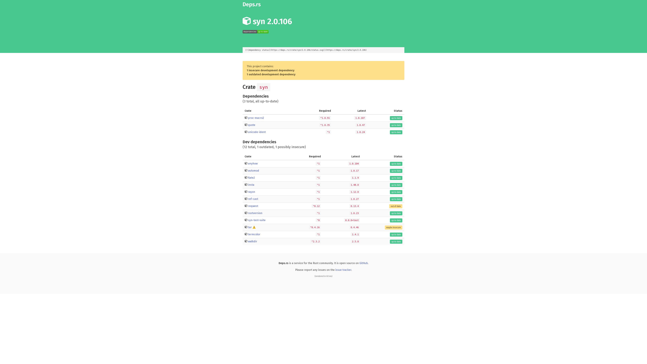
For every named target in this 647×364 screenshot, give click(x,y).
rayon (251, 191)
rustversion (255, 213)
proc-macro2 (256, 117)
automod (253, 170)
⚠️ (254, 227)
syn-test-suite (257, 220)
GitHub (363, 263)
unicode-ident (257, 132)
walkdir (252, 241)
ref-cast (253, 199)
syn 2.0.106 (271, 21)
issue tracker (343, 269)
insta (251, 184)
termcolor (254, 234)
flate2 (251, 177)
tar (250, 227)
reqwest (253, 206)
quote (251, 125)
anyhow (253, 163)
